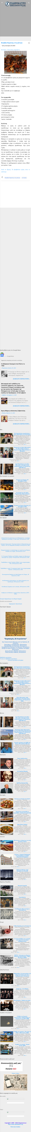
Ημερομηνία (12, 604)
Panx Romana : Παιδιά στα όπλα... (22, 1000)
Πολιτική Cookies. (15, 1127)
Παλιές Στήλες (15, 1073)
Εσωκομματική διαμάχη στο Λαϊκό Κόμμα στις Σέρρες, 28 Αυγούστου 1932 (15, 575)
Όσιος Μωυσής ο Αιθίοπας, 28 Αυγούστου (15, 652)
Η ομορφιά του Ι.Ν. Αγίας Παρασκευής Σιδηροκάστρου (22, 493)
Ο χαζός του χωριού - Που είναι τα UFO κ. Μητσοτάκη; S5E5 (22, 1032)
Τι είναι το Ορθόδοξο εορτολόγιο (8, 659)
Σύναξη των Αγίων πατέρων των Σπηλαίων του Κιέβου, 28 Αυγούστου (15, 649)
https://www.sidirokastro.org (15, 1124)
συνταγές (24, 177)
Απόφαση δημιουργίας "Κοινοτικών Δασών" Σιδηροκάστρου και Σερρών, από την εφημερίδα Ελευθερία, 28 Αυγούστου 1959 (15, 544)
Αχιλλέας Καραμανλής (22, 783)
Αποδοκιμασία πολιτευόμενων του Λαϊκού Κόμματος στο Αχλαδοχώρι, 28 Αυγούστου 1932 (15, 581)
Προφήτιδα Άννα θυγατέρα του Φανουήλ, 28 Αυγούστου (15, 647)
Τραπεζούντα (22, 897)
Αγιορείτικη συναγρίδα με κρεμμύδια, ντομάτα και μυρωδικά (22, 812)
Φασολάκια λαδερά (22, 824)
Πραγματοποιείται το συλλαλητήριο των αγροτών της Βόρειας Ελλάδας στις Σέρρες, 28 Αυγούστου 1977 (15, 551)
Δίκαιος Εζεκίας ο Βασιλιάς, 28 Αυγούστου (15, 651)
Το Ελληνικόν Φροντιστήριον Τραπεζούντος (22, 909)
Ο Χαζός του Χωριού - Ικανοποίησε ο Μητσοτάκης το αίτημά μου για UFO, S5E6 (22, 1017)
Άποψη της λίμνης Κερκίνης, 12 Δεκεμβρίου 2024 (22, 506)
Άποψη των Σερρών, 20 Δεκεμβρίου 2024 (22, 480)
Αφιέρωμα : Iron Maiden (22, 988)
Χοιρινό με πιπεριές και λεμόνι (22, 798)
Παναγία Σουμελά (22, 885)
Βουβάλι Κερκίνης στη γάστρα (12, 177)
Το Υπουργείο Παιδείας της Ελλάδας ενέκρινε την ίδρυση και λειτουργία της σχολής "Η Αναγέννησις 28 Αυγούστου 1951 (15, 557)
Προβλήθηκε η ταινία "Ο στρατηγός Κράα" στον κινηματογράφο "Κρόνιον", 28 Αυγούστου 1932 (15, 569)
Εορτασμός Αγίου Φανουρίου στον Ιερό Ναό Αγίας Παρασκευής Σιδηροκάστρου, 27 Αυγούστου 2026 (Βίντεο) (22, 731)
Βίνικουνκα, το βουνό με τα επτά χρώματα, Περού (22, 841)
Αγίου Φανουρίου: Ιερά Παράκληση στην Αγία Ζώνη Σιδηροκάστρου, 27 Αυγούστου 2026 (22, 699)
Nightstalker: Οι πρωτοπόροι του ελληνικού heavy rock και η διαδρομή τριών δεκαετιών (22, 975)
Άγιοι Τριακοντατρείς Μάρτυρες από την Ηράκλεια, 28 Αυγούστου (15, 642)
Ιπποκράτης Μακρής (22, 771)
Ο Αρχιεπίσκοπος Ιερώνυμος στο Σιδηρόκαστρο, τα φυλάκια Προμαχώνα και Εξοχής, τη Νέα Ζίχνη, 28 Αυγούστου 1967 (15, 538)
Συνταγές (3, 49)
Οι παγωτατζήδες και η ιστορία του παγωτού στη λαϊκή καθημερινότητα (22, 940)
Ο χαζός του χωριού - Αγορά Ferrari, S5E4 (22, 1045)
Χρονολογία (19, 604)
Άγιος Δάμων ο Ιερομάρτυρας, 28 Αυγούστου (15, 644)
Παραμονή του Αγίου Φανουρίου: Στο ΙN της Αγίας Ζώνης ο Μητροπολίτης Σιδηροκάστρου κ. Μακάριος (22, 449)
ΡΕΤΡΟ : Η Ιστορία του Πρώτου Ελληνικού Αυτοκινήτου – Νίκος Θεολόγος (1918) (22, 956)
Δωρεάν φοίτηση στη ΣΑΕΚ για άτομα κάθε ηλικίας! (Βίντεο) (22, 743)
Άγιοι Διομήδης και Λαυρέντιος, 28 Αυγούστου (15, 645)
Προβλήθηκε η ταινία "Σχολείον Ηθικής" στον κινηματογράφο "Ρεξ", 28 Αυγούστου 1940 (15, 563)
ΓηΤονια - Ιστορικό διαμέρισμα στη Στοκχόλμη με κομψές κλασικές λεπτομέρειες (22, 855)
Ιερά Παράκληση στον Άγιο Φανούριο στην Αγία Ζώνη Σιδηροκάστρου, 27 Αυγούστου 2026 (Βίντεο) (22, 465)
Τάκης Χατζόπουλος (22, 758)
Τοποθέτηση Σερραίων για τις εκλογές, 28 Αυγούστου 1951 (15, 586)
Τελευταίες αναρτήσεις (13, 49)
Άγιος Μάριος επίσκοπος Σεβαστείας (13, 411)
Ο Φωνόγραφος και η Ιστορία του (22, 926)
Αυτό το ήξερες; (6, 169)
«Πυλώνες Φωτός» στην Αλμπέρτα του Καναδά (22, 870)
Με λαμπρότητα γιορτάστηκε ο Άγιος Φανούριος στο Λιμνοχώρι (22, 434)
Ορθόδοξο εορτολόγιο (5, 657)
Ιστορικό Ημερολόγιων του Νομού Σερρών (11, 599)
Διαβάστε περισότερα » (21, 379)
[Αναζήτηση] (29, 3)
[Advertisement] (15, 24)
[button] (29, 43)
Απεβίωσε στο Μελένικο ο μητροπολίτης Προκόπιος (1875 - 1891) (15, 593)
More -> (25, 444)
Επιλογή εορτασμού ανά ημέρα (15, 660)
